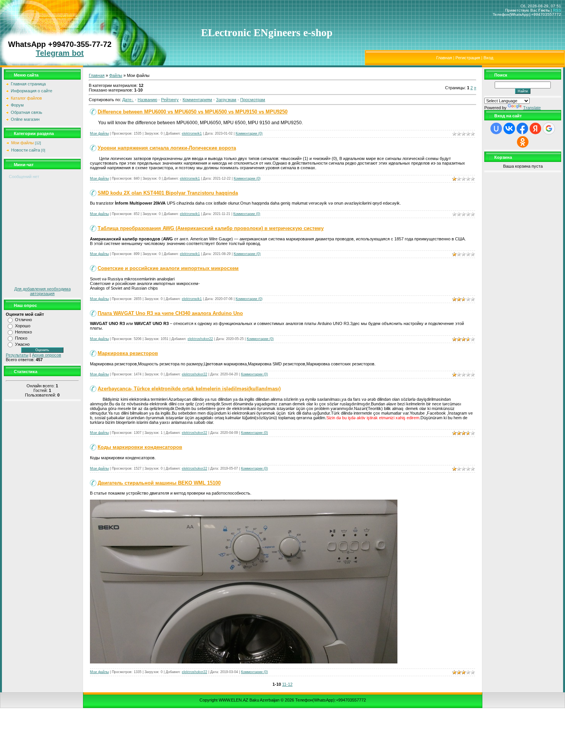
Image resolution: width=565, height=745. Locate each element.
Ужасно (22, 344)
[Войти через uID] (496, 128)
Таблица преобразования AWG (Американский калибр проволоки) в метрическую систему (211, 228)
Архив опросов (46, 355)
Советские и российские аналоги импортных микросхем (168, 268)
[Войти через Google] (549, 128)
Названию (147, 99)
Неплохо (23, 332)
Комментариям (197, 99)
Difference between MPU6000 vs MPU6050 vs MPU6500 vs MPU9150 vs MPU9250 (192, 112)
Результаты (17, 355)
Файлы (115, 75)
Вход (488, 57)
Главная (444, 57)
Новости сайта (25, 150)
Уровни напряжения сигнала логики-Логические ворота (167, 148)
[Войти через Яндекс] (535, 128)
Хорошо (22, 325)
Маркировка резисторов (128, 353)
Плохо (21, 338)
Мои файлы (22, 142)
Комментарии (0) (249, 133)
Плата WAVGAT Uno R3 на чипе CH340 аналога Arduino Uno (170, 313)
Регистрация (467, 57)
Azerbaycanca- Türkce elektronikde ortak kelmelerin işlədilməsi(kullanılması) (189, 389)
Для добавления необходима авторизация (42, 291)
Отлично (23, 319)
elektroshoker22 (200, 339)
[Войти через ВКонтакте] (509, 128)
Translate (532, 107)
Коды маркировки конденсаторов (140, 447)
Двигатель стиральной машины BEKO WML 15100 (159, 483)
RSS (557, 10)
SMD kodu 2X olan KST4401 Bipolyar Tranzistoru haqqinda (168, 193)
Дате (126, 99)
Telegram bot (60, 53)
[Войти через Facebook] (522, 128)
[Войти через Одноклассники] (522, 142)
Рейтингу (170, 99)
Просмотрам (252, 99)
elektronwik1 (192, 133)
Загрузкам (226, 99)
